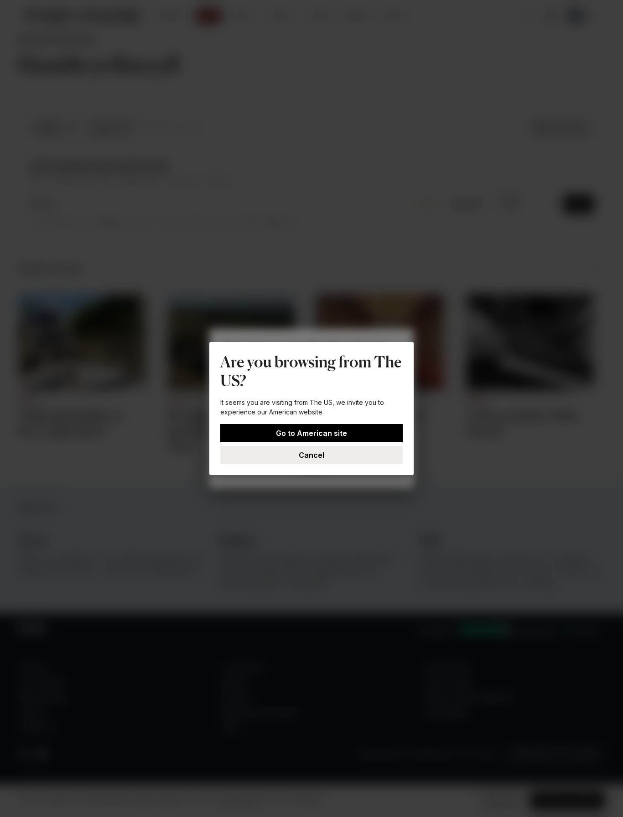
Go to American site (311, 433)
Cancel (311, 455)
